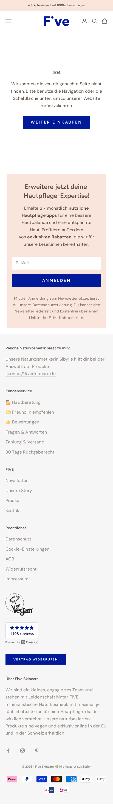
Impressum (16, 579)
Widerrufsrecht (20, 569)
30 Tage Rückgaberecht (29, 452)
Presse (12, 500)
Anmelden (56, 280)
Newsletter (16, 480)
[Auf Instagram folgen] (22, 750)
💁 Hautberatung (23, 402)
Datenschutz (18, 539)
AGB (9, 559)
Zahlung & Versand (24, 442)
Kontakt (13, 510)
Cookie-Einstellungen (27, 549)
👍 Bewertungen (22, 422)
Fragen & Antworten (26, 432)
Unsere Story (18, 490)
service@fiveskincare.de (30, 373)
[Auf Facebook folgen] (8, 750)
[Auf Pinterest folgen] (36, 750)
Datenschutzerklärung (52, 304)
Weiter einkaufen (56, 122)
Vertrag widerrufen (35, 659)
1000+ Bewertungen (71, 5)
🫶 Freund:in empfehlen (29, 412)
